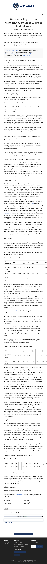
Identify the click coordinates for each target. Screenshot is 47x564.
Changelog (16, 546)
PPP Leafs (27, 5)
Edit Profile (16, 542)
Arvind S (16, 29)
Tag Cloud (26, 544)
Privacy (15, 561)
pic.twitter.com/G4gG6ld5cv (25, 54)
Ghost (35, 560)
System (16, 554)
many (33, 203)
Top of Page (18, 533)
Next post (26, 500)
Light (17, 551)
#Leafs (17, 50)
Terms (19, 561)
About (21, 542)
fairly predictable (7, 213)
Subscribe (40, 546)
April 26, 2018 (26, 55)
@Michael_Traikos (10, 50)
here (17, 311)
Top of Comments (27, 533)
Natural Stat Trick (30, 496)
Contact (32, 561)
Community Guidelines (18, 544)
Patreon (15, 496)
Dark (23, 551)
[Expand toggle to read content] (41, 512)
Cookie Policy (23, 561)
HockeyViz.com (20, 494)
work (31, 78)
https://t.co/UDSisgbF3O (11, 54)
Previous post (7, 500)
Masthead (22, 546)
